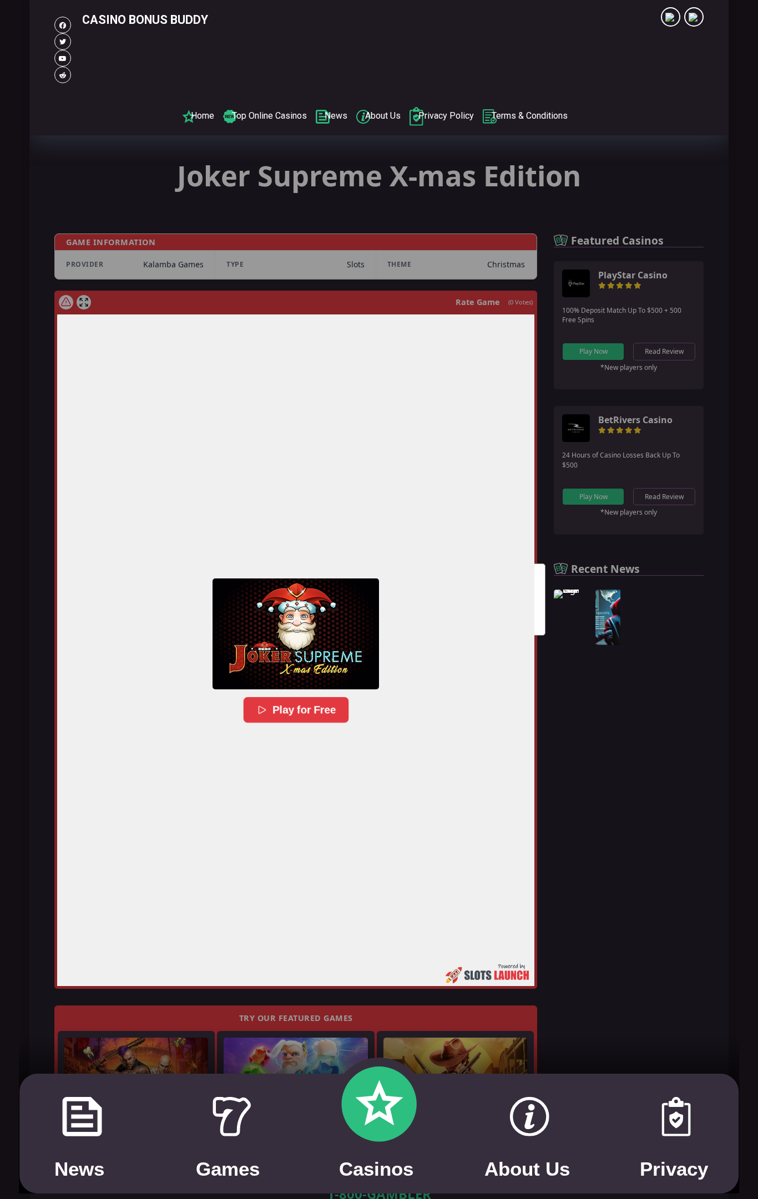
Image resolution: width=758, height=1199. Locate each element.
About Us (383, 115)
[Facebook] (62, 25)
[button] (296, 633)
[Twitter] (62, 41)
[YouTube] (62, 58)
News (336, 115)
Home (202, 115)
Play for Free (304, 710)
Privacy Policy (446, 115)
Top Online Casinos (269, 115)
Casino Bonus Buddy (145, 20)
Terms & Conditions (530, 115)
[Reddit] (62, 75)
